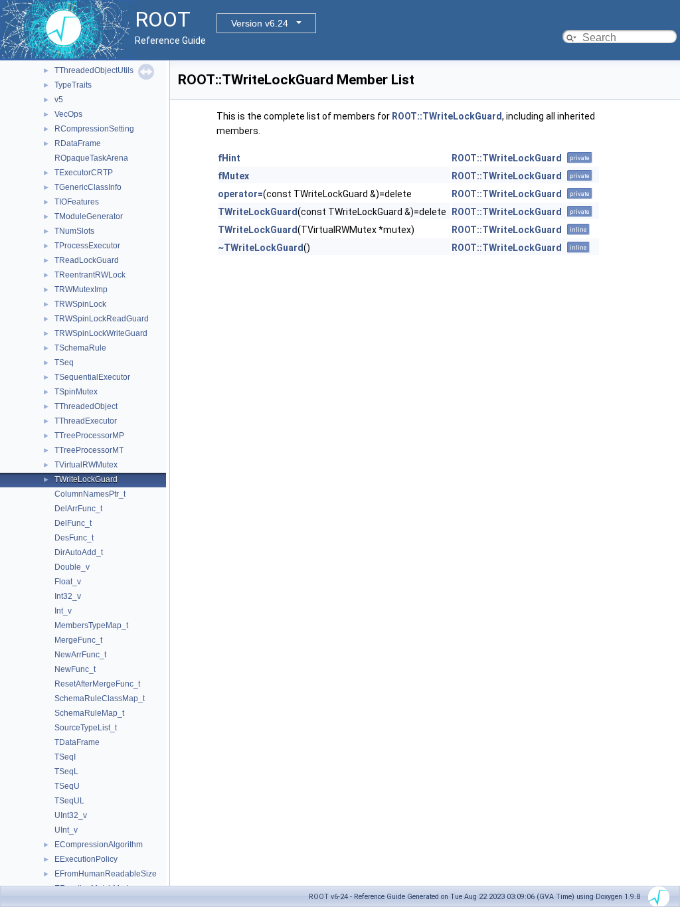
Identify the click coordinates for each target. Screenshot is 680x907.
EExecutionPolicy (86, 859)
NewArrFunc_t (80, 654)
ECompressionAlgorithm (98, 844)
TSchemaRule (80, 348)
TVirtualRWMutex (86, 464)
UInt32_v (70, 815)
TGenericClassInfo (88, 187)
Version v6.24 (259, 23)
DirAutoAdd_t (78, 552)
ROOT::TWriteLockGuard (447, 116)
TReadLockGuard (86, 260)
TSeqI (65, 757)
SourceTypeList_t (85, 727)
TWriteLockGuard (86, 479)
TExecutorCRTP (83, 172)
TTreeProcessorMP (89, 435)
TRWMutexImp (81, 289)
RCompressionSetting (94, 128)
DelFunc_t (73, 523)
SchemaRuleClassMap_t (99, 698)
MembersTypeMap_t (91, 625)
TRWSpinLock (80, 304)
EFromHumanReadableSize (105, 873)
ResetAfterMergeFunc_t (97, 684)
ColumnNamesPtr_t (90, 494)
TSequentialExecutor (92, 377)
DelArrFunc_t (78, 508)
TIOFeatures (76, 201)
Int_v (63, 611)
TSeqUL (69, 800)
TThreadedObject (86, 406)
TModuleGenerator (88, 216)
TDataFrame (77, 742)
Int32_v (67, 596)
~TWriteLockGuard (260, 247)
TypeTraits (73, 85)
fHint (229, 158)
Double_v (72, 567)
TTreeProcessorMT (89, 450)
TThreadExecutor (85, 421)
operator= (240, 194)
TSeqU (67, 786)
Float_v (67, 581)
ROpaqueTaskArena (91, 158)
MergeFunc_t (78, 640)
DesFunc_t (74, 537)
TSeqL (66, 771)
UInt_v (66, 830)
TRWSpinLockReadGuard (101, 318)
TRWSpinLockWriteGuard (100, 333)
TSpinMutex (76, 391)
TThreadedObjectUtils (93, 70)
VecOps (68, 114)
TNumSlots (74, 231)
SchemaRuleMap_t (89, 713)
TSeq (64, 362)
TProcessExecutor (87, 245)
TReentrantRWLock (90, 275)
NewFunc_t (75, 669)
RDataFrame (77, 143)
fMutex (233, 176)
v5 (58, 99)
